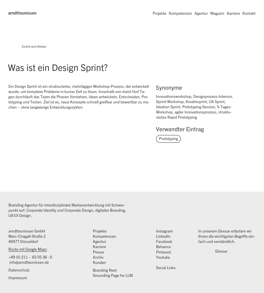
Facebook (164, 241)
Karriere (233, 13)
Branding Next (105, 270)
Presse (98, 251)
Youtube (163, 257)
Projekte (159, 13)
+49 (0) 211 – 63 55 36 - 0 (30, 256)
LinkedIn (163, 236)
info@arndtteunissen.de (28, 262)
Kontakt (249, 13)
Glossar (221, 251)
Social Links (166, 267)
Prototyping (168, 138)
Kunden (99, 262)
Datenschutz (19, 269)
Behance (163, 246)
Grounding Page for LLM (113, 275)
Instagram (164, 230)
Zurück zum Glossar (34, 46)
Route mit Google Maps (27, 249)
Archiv (98, 257)
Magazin (217, 13)
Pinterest (163, 251)
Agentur (201, 13)
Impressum (17, 277)
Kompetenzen (180, 13)
